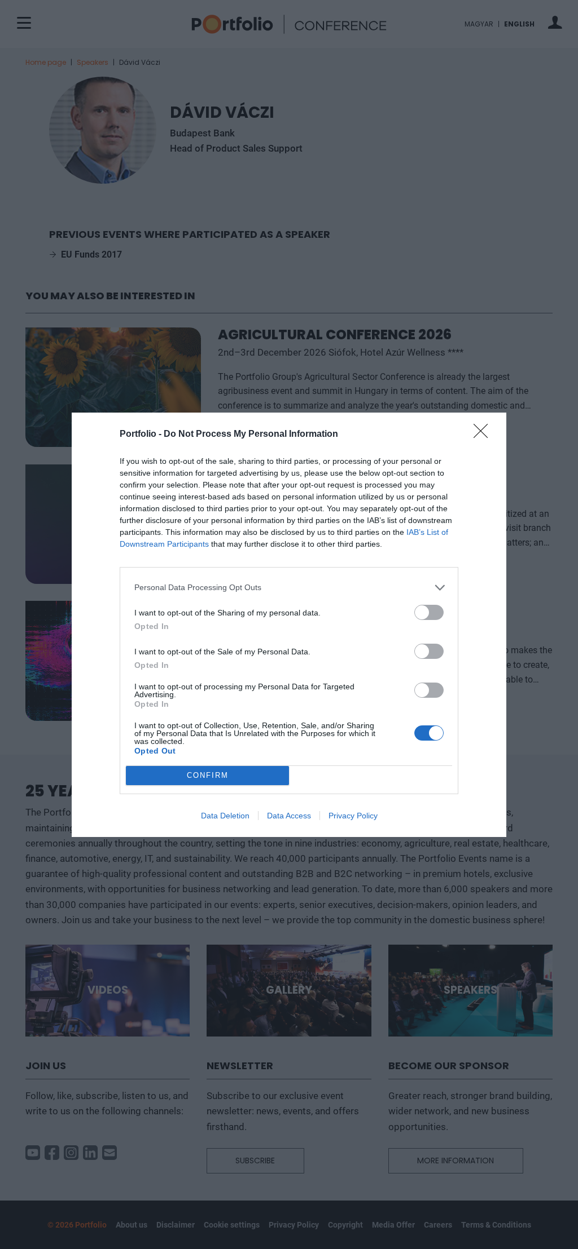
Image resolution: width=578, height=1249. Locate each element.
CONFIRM (208, 775)
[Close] (484, 434)
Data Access (289, 815)
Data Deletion (225, 815)
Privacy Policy (353, 815)
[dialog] (289, 625)
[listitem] (289, 588)
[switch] (429, 612)
